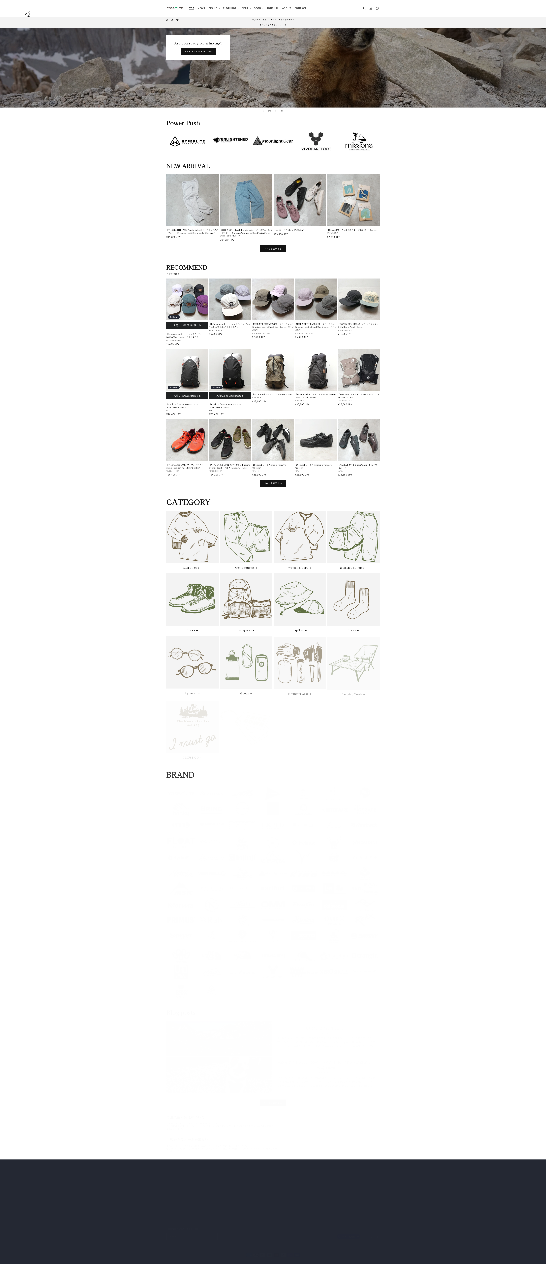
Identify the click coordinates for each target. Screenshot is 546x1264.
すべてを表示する (273, 248)
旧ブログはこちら (317, 1186)
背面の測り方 (244, 1191)
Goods (244, 692)
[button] (214, 8)
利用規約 (237, 1257)
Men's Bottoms (244, 567)
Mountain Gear (298, 692)
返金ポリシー (206, 1257)
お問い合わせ (244, 1201)
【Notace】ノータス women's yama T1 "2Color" (313, 466)
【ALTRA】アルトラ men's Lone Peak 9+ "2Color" (357, 466)
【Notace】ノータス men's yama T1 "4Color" (269, 466)
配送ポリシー (249, 1257)
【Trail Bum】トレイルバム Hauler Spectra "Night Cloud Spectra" (315, 396)
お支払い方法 (244, 1176)
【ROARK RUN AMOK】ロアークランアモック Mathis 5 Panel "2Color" (358, 325)
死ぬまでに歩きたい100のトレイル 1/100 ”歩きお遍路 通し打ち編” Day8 (326, 1062)
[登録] (214, 1233)
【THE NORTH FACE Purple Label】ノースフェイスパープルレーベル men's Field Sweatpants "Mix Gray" (192, 231)
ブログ (241, 1196)
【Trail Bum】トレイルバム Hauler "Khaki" (272, 394)
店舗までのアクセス (247, 1206)
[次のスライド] (276, 111)
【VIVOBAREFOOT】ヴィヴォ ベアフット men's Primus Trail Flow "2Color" (185, 466)
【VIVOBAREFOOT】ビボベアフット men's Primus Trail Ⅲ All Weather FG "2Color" (229, 466)
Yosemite (176, 1257)
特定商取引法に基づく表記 (250, 1171)
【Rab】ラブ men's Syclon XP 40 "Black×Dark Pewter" (225, 406)
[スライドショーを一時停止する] (283, 111)
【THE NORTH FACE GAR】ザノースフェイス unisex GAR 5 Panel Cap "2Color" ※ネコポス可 (273, 327)
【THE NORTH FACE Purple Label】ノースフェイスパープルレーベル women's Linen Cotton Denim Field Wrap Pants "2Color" (246, 233)
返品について (244, 1186)
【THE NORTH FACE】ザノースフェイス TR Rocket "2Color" (358, 396)
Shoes (191, 630)
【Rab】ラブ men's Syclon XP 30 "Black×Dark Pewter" (182, 406)
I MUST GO (191, 755)
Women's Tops (298, 567)
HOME (241, 1166)
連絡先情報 (261, 1257)
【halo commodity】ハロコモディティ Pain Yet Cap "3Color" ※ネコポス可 (229, 325)
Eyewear (191, 692)
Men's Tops (191, 567)
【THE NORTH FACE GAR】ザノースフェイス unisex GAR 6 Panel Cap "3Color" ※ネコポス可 (316, 327)
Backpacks (245, 630)
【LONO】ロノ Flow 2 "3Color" (289, 230)
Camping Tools (352, 692)
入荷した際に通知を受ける (187, 325)
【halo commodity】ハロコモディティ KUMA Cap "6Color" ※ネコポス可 (184, 335)
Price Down (244, 755)
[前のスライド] (263, 111)
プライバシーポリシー (248, 1211)
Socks (352, 630)
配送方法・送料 (245, 1181)
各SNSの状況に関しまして (326, 1025)
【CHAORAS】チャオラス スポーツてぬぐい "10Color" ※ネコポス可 (352, 231)
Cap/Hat (298, 630)
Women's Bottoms (352, 567)
